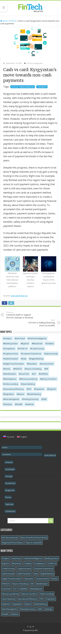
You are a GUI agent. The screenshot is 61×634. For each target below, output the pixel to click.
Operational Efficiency (14, 389)
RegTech (52, 389)
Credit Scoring (37, 348)
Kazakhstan (10, 483)
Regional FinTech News (12, 542)
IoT (34, 374)
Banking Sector (11, 343)
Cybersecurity (51, 353)
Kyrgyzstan (38, 63)
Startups (8, 404)
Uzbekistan (10, 511)
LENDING (44, 374)
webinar (30, 404)
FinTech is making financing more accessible (41, 323)
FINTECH (18, 368)
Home (5, 20)
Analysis (8, 338)
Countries (6, 454)
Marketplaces (10, 379)
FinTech (12, 20)
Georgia (8, 476)
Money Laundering (29, 379)
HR (47, 368)
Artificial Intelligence (37, 338)
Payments (42, 87)
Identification (10, 374)
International (50, 455)
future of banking (33, 368)
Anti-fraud (20, 338)
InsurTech (24, 374)
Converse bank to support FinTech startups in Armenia (19, 315)
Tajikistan (9, 504)
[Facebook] (28, 626)
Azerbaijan (10, 469)
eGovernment (47, 363)
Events (7, 368)
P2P (29, 389)
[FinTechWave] (33, 626)
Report (21, 394)
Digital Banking (36, 358)
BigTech (25, 343)
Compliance (9, 348)
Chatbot (50, 343)
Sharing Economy (30, 399)
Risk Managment (11, 399)
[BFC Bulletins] (30, 7)
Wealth (19, 404)
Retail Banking (34, 394)
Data (24, 358)
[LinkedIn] (30, 626)
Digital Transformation (23, 87)
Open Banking (28, 384)
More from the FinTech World (34, 537)
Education (32, 363)
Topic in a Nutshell (33, 542)
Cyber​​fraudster (11, 358)
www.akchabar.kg (19, 295)
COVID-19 (23, 348)
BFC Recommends (10, 537)
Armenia (9, 462)
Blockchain (37, 343)
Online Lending (11, 384)
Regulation (9, 394)
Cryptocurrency (11, 353)
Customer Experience (31, 353)
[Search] (50, 520)
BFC (36, 630)
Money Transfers (49, 379)
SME (44, 399)
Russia (8, 497)
